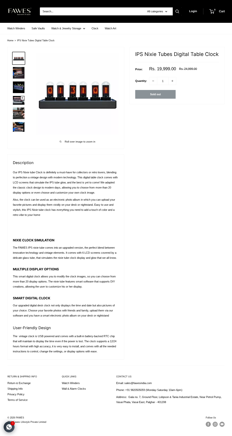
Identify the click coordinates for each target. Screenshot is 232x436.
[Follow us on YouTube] (222, 424)
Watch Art (110, 28)
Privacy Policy (15, 394)
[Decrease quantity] (153, 81)
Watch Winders (16, 28)
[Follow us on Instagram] (215, 424)
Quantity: (141, 80)
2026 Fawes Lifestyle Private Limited (26, 422)
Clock (95, 28)
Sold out (155, 94)
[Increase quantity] (172, 81)
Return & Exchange (19, 383)
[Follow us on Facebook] (208, 424)
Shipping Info (15, 388)
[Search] (177, 11)
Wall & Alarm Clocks (74, 388)
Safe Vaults (38, 28)
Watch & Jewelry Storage (66, 28)
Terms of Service (17, 399)
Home (10, 40)
